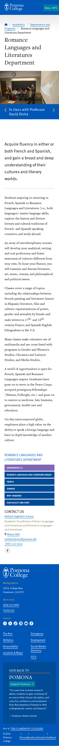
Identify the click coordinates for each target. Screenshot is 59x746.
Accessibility (10, 646)
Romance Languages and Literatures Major (29, 474)
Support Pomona (20, 684)
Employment (38, 640)
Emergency (37, 633)
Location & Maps (13, 653)
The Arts (8, 633)
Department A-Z (15, 467)
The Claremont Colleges (27, 728)
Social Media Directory (38, 648)
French (10, 481)
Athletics (8, 640)
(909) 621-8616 (13, 544)
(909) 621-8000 (11, 605)
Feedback (51, 737)
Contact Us (8, 610)
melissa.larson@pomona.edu (21, 539)
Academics (18, 24)
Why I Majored (14, 495)
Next (53, 110)
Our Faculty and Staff (18, 502)
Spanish (11, 488)
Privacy (23, 737)
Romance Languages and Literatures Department (24, 457)
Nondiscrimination (36, 737)
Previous (5, 110)
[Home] (14, 7)
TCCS (33, 657)
